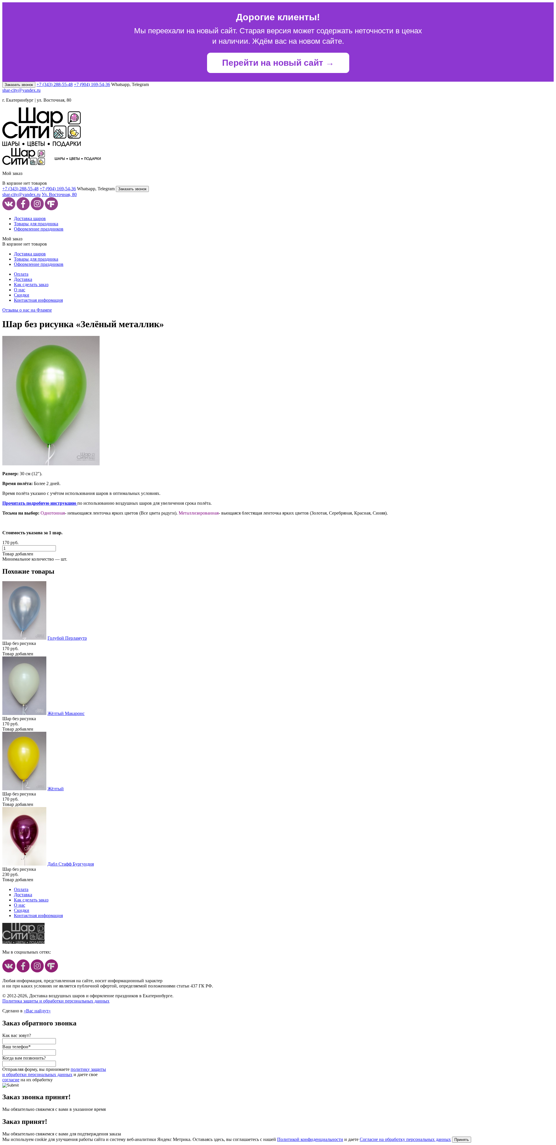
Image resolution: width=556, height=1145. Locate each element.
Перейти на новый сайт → (278, 62)
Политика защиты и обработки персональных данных (55, 1000)
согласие (10, 1079)
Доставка (23, 279)
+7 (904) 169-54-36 (92, 84)
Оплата (21, 274)
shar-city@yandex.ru (21, 90)
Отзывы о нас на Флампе (27, 310)
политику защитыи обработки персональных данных (54, 1072)
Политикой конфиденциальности (310, 1139)
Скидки (21, 294)
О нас (19, 289)
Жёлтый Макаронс (66, 713)
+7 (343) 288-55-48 (54, 84)
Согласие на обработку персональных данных (405, 1139)
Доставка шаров (30, 218)
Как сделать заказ (31, 284)
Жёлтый (55, 788)
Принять (461, 1139)
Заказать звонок (19, 85)
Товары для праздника (36, 223)
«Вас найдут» (37, 1010)
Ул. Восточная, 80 (59, 194)
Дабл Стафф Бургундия (70, 864)
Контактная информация (38, 300)
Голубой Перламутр (67, 638)
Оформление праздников (38, 228)
